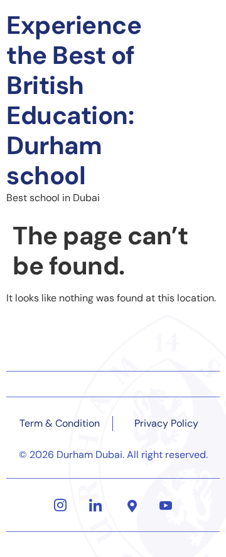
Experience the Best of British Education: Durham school (73, 100)
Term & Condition (59, 423)
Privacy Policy (166, 423)
